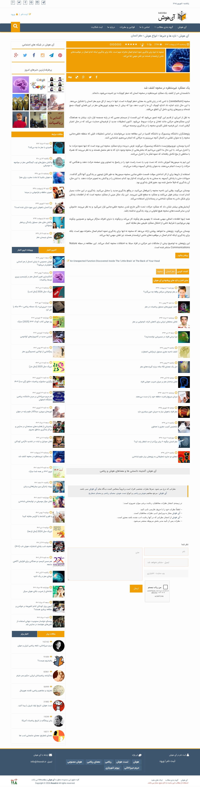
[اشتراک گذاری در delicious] (77, 77)
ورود (13, 14)
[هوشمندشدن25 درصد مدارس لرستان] (38, 119)
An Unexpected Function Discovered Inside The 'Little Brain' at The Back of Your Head (115, 261)
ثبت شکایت (96, 27)
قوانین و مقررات (127, 27)
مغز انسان (136, 36)
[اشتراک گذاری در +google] (83, 77)
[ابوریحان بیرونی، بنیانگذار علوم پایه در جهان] (56, 102)
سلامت (43, 779)
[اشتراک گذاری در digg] (70, 77)
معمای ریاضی (109, 493)
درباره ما (111, 27)
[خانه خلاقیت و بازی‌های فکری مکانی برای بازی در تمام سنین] (38, 102)
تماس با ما (145, 27)
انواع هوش (151, 36)
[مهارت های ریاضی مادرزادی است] (20, 119)
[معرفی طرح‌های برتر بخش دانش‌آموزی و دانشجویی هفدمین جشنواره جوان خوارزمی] (20, 102)
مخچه (160, 271)
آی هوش (182, 27)
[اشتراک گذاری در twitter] (90, 77)
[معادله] (38, 84)
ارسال (136, 588)
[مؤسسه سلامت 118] (14, 781)
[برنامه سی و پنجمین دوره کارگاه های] (56, 119)
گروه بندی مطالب (165, 27)
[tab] (25, 250)
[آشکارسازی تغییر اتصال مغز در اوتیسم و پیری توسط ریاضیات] (20, 84)
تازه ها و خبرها (168, 36)
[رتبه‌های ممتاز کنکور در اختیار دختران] (56, 84)
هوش (143, 493)
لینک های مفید (156, 780)
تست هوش (121, 493)
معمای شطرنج (95, 493)
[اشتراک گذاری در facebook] (96, 77)
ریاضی (136, 493)
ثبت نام (24, 14)
